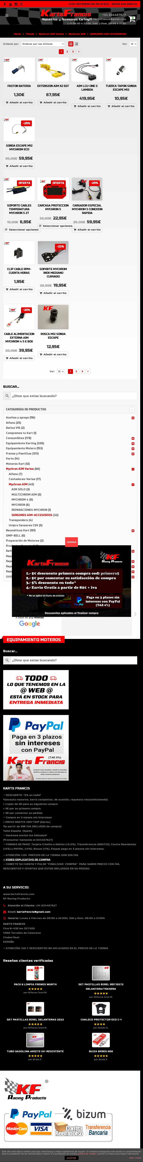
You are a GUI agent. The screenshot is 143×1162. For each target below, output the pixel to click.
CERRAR (71, 542)
